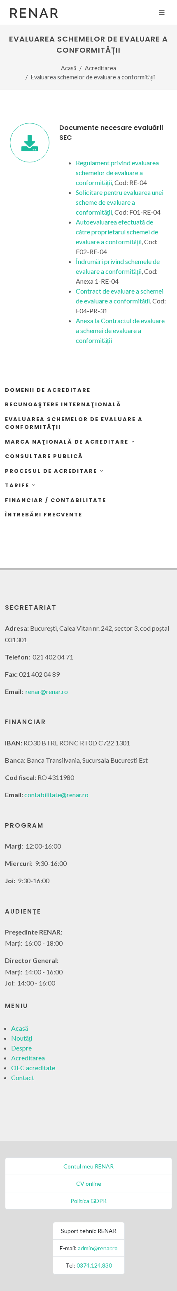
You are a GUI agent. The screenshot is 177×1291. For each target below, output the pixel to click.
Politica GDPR (88, 1200)
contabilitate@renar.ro (56, 794)
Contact (22, 1077)
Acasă (68, 68)
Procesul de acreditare (51, 471)
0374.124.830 (94, 1265)
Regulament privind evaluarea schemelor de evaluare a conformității (117, 172)
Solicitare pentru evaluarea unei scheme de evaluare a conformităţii (119, 202)
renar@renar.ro (47, 691)
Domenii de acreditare (48, 390)
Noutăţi (21, 1038)
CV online (88, 1183)
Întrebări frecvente (43, 514)
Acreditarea (100, 68)
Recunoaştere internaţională (63, 404)
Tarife (17, 485)
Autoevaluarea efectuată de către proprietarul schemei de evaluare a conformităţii (117, 231)
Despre (21, 1048)
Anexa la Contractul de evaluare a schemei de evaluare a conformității (120, 330)
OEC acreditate (33, 1067)
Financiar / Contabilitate (55, 500)
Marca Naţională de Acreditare (66, 442)
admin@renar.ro (98, 1248)
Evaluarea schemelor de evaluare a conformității (74, 423)
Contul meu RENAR (88, 1166)
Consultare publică (44, 456)
